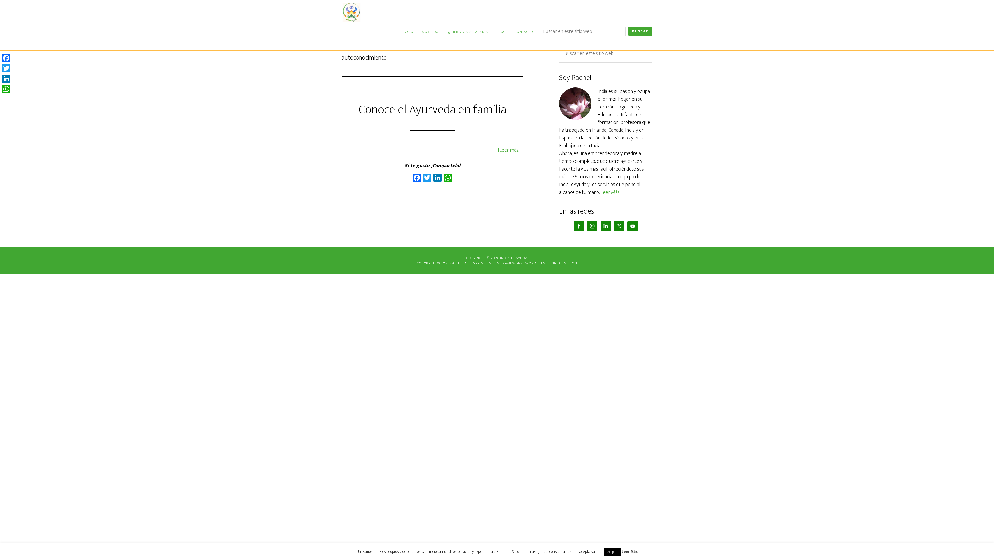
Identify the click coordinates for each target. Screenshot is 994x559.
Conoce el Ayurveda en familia (432, 109)
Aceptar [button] (612, 552)
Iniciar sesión (564, 263)
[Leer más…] (510, 150)
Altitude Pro (464, 263)
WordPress (536, 263)
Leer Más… (612, 192)
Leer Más (630, 552)
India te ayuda (374, 12)
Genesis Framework (504, 263)
